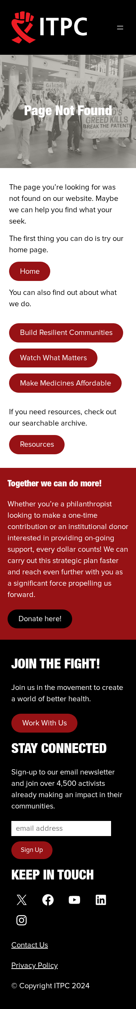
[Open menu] (120, 27)
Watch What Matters (53, 358)
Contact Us (29, 945)
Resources (37, 444)
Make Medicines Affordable (65, 383)
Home (30, 271)
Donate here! (40, 619)
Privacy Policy (34, 965)
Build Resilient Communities (66, 332)
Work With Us (44, 723)
